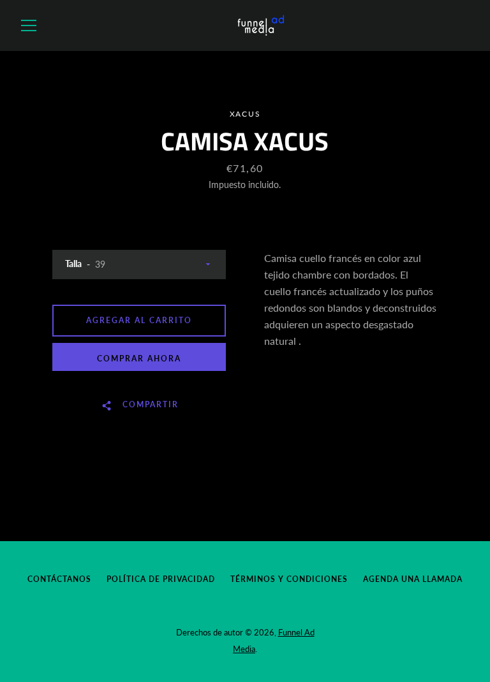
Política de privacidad (161, 579)
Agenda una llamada (413, 579)
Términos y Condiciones (289, 579)
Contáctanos (59, 579)
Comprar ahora (139, 358)
